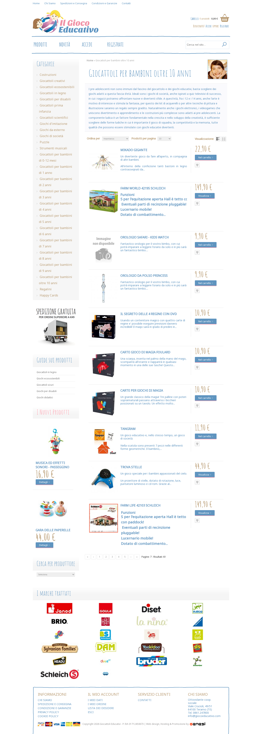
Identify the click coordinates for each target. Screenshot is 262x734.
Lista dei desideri (101, 708)
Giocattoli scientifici (53, 117)
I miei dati (95, 700)
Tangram (128, 429)
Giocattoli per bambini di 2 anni (55, 182)
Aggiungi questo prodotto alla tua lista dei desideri (197, 165)
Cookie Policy (48, 716)
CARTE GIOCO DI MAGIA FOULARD (145, 352)
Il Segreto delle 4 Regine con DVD (148, 314)
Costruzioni (47, 75)
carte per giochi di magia (141, 390)
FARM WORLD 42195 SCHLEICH (143, 188)
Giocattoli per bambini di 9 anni (55, 268)
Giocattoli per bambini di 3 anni (55, 194)
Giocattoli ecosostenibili (56, 87)
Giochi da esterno (52, 130)
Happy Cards (48, 295)
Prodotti (40, 44)
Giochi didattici (45, 397)
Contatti (126, 3)
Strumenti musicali (53, 148)
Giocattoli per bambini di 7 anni (55, 243)
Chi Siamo (50, 3)
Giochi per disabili (47, 391)
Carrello (195, 18)
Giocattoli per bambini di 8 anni (55, 255)
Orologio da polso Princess (144, 275)
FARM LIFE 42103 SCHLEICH (140, 505)
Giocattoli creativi (52, 81)
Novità (64, 44)
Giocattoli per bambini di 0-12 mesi (55, 157)
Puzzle (44, 142)
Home (36, 3)
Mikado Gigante (133, 150)
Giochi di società (51, 136)
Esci (91, 712)
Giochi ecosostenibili (48, 378)
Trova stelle (131, 467)
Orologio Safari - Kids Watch (144, 237)
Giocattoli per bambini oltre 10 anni (55, 280)
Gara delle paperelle (53, 530)
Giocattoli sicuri (45, 384)
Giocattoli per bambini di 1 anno (55, 169)
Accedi (208, 26)
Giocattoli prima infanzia (51, 108)
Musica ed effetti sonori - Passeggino (52, 465)
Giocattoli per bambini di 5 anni (55, 219)
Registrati (224, 26)
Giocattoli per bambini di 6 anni (55, 231)
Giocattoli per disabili (55, 99)
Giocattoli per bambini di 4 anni (55, 206)
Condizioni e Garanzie (104, 3)
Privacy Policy (48, 712)
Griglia (223, 139)
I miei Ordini (97, 704)
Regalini (45, 289)
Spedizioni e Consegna (73, 3)
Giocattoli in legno (52, 93)
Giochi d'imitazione (53, 124)
